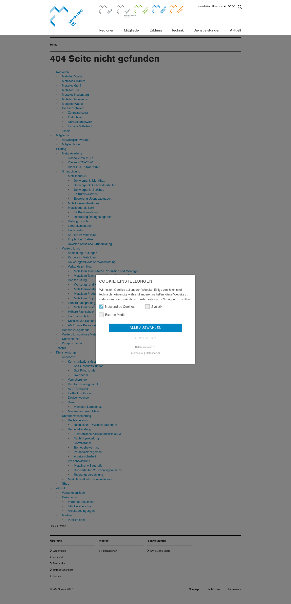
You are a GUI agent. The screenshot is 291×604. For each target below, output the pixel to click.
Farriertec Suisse (175, 8)
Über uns (217, 6)
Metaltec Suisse (156, 8)
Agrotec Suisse (138, 8)
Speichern (145, 338)
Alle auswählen (146, 327)
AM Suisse (104, 6)
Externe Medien (116, 314)
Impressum (137, 352)
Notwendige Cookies (120, 306)
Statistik (156, 306)
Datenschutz (153, 352)
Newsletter (204, 6)
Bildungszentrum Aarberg (123, 8)
